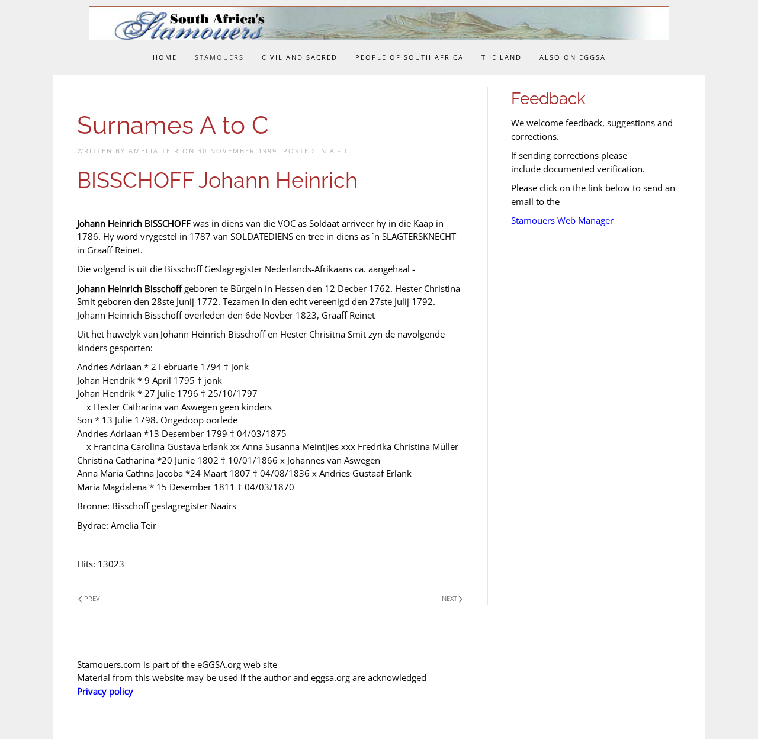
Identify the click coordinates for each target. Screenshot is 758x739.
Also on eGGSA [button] (572, 57)
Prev (92, 598)
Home (165, 57)
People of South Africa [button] (409, 57)
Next (449, 598)
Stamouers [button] (219, 57)
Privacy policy (105, 691)
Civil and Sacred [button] (300, 57)
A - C (340, 150)
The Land (501, 57)
